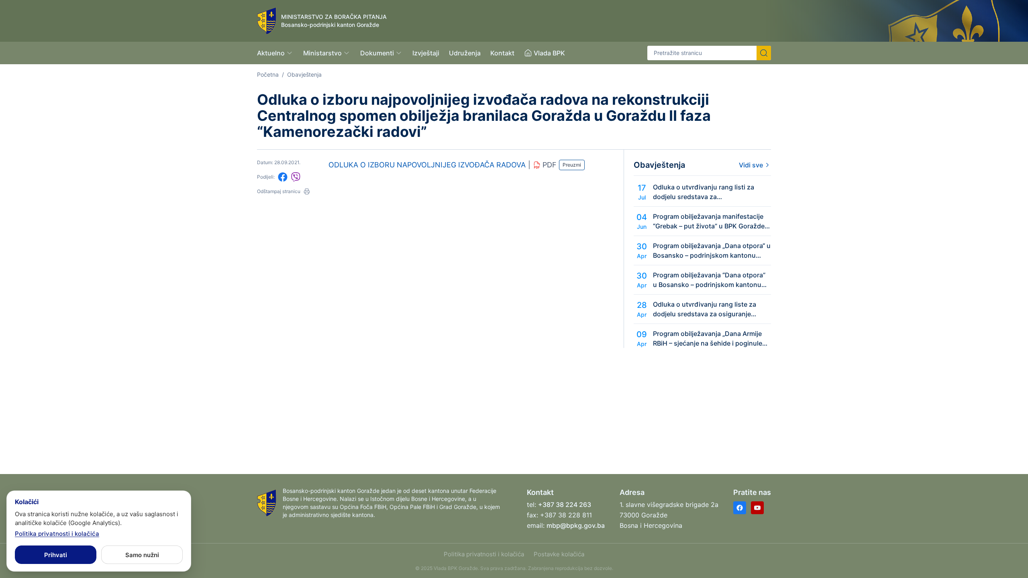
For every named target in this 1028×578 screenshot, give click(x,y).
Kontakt (502, 53)
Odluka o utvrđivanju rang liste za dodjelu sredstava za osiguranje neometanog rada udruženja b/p (704, 309)
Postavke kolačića (559, 554)
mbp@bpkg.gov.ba (576, 525)
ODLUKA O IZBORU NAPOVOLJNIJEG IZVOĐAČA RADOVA (427, 165)
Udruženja (465, 53)
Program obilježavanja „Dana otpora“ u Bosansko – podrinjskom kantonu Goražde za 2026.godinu (712, 251)
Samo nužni (142, 555)
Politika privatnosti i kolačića (484, 554)
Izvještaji (425, 53)
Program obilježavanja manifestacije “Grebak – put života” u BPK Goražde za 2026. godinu (709, 221)
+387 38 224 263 (564, 505)
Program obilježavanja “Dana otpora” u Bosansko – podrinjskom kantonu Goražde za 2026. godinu (709, 280)
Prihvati (55, 555)
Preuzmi (572, 165)
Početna (268, 74)
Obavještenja (304, 74)
